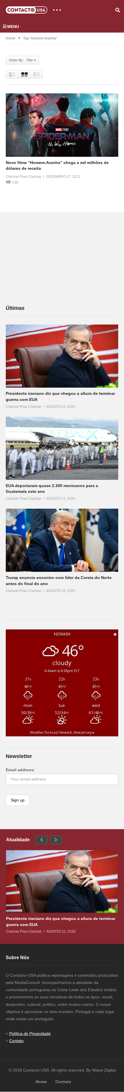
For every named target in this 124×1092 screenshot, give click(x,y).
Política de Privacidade (30, 1033)
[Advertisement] (49, 258)
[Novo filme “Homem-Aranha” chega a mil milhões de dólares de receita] (62, 124)
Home (10, 38)
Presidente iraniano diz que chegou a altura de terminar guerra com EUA (60, 921)
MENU (13, 26)
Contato (16, 1040)
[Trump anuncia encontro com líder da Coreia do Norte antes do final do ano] (62, 540)
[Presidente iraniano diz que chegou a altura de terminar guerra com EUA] (62, 356)
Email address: (20, 769)
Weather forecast (62, 732)
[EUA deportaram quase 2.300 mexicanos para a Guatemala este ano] (62, 448)
